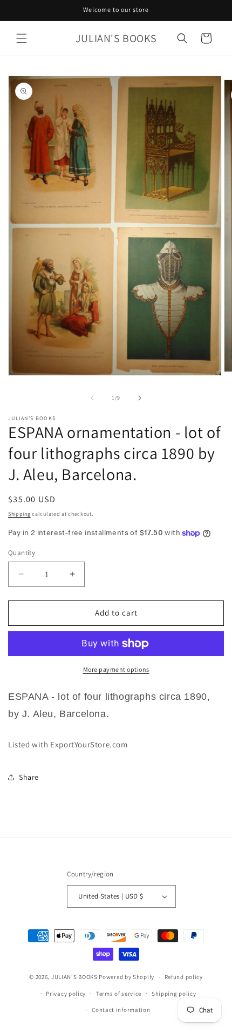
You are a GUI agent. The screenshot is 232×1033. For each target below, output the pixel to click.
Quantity (21, 552)
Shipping (19, 513)
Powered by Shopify (126, 977)
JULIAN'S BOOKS (74, 977)
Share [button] (29, 777)
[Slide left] (92, 398)
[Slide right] (140, 398)
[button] (21, 38)
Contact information (121, 1010)
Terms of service (118, 993)
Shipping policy (174, 993)
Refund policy (184, 977)
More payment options (116, 669)
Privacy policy (66, 993)
